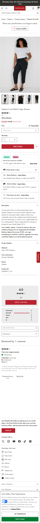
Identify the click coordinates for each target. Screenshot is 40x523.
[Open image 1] (5, 99)
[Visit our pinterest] (30, 441)
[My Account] (33, 8)
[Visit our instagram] (8, 441)
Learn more (33, 163)
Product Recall (9, 474)
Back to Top (20, 376)
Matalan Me (8, 471)
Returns (7, 467)
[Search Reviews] (36, 328)
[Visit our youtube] (14, 441)
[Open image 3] (20, 99)
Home (3, 19)
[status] (9, 140)
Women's (10, 19)
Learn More (22, 175)
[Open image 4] (28, 99)
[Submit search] (6, 8)
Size (3, 126)
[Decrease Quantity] (4, 140)
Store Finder (8, 452)
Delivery (7, 463)
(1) (2, 115)
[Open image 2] (13, 99)
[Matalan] (20, 8)
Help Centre (8, 456)
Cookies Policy (15, 509)
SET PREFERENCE (20, 514)
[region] (20, 507)
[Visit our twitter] (3, 441)
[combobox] (20, 130)
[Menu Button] (2, 8)
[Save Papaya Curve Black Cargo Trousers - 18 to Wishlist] (15, 29)
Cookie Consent (9, 478)
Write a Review (6, 118)
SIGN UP (8, 430)
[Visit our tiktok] (24, 441)
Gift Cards (8, 459)
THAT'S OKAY (20, 519)
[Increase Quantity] (15, 140)
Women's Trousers (20, 19)
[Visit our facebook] (19, 441)
